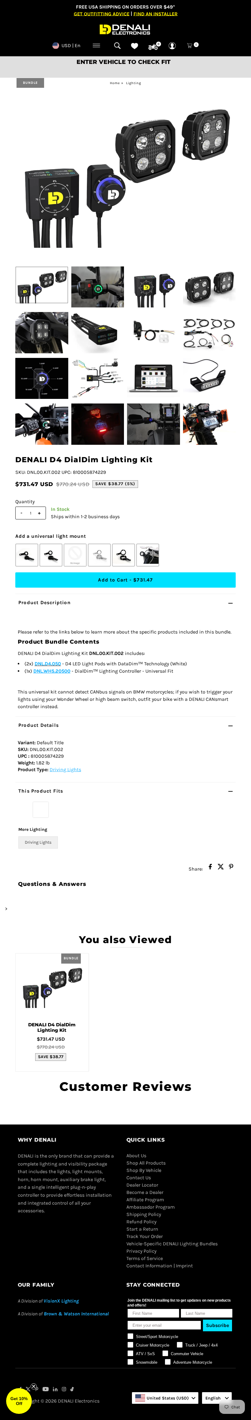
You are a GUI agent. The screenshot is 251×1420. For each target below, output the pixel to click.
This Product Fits (40, 791)
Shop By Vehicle (143, 1170)
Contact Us (138, 1177)
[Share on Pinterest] (231, 868)
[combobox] (165, 1398)
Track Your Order (144, 1236)
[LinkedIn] (55, 1389)
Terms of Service (144, 1258)
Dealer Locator (142, 1185)
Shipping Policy (143, 1214)
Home (115, 83)
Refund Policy (141, 1222)
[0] (153, 47)
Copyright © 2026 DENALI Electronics (58, 1401)
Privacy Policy (141, 1251)
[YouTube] (46, 1389)
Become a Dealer (144, 1192)
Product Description (44, 602)
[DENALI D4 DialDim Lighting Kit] (52, 985)
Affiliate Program (145, 1200)
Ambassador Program (150, 1207)
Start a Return (142, 1229)
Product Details (38, 725)
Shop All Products (146, 1163)
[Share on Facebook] (210, 868)
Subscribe (217, 1325)
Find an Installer (155, 14)
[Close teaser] (34, 1386)
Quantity (25, 501)
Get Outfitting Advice (101, 14)
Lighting (133, 83)
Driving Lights (65, 769)
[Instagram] (64, 1389)
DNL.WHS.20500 (51, 671)
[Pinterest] (36, 1389)
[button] (19, 1401)
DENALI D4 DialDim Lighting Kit (52, 1027)
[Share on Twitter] (220, 868)
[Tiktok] (72, 1389)
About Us (136, 1155)
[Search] (117, 45)
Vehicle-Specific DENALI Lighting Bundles (172, 1244)
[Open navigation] (96, 45)
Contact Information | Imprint (159, 1266)
